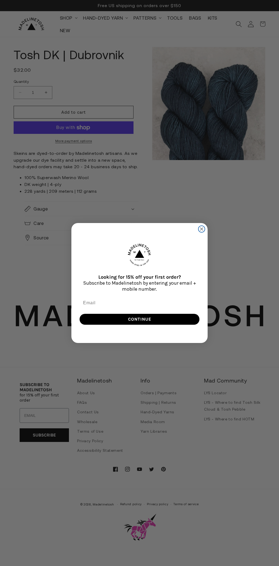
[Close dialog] (201, 229)
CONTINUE (139, 319)
